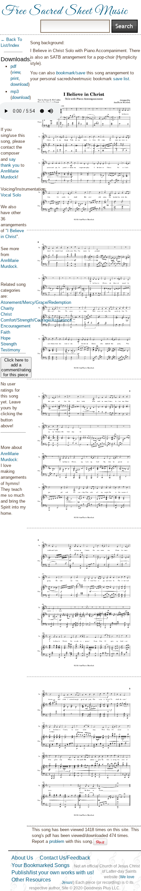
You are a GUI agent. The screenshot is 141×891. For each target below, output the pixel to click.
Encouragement (15, 326)
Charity (7, 308)
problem (56, 841)
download (19, 84)
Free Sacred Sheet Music (65, 11)
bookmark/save (70, 72)
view (16, 72)
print (14, 78)
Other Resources (31, 879)
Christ (6, 314)
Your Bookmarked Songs (40, 865)
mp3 (14, 91)
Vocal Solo (11, 195)
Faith (5, 332)
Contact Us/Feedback (65, 858)
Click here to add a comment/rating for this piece (16, 367)
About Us (22, 858)
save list (121, 78)
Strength (9, 344)
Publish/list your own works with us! (52, 872)
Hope (5, 338)
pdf (13, 66)
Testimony (10, 349)
